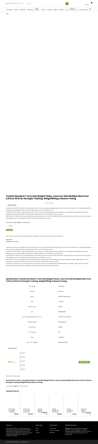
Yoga (67, 9)
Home (37, 428)
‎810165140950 (62, 312)
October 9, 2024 (62, 342)
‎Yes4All (60, 306)
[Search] (67, 3)
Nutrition (43, 9)
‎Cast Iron (60, 291)
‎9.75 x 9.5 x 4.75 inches (64, 317)
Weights (56, 9)
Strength (49, 9)
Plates (14, 222)
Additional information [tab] (12, 241)
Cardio (16, 9)
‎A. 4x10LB (60, 301)
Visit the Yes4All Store (64, 296)
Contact (38, 432)
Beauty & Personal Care (73, 9)
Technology (30, 9)
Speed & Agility (37, 9)
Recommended (83, 9)
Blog (90, 9)
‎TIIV (59, 332)
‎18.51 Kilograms (62, 322)
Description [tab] (9, 239)
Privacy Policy (53, 428)
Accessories (22, 9)
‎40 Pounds (61, 286)
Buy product (9, 230)
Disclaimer (52, 432)
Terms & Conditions (54, 430)
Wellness (61, 9)
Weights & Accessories (23, 222)
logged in (16, 386)
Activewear (9, 9)
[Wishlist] (86, 3)
